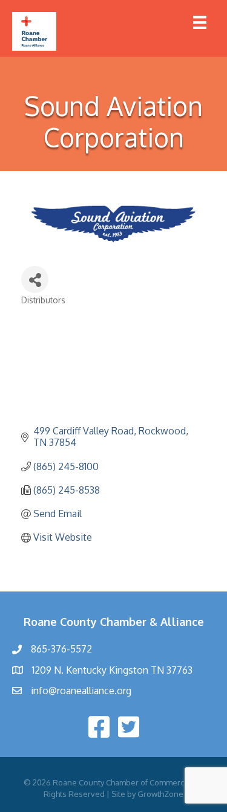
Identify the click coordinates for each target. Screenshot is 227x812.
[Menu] (200, 22)
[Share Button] (34, 279)
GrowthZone (160, 794)
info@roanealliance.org (81, 691)
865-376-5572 (61, 649)
